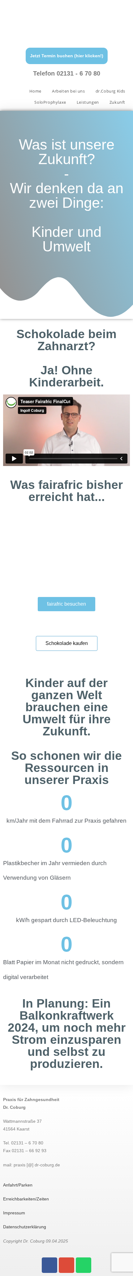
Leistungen (88, 102)
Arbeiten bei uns (68, 91)
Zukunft (117, 102)
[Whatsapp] (83, 1265)
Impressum (14, 1212)
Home (35, 91)
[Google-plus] (66, 1265)
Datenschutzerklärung (24, 1226)
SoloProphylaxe (50, 102)
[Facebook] (49, 1265)
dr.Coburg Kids (110, 91)
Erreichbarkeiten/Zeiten (26, 1198)
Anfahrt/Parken (17, 1184)
